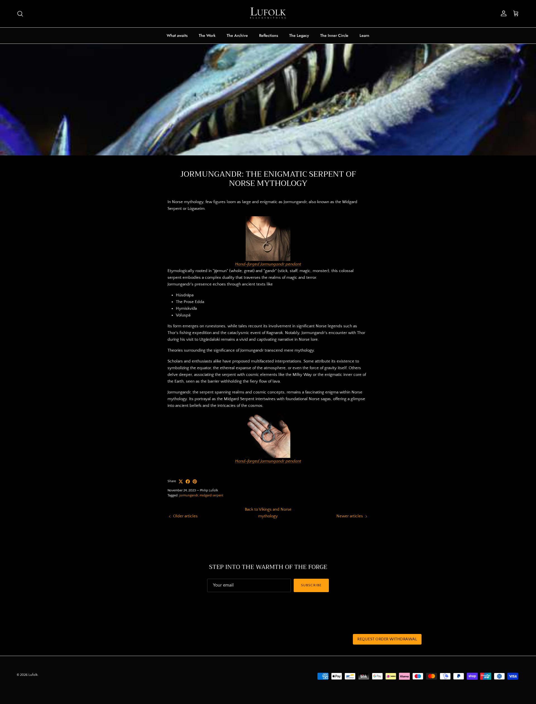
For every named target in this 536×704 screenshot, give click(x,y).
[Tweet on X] (181, 481)
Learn (364, 35)
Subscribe (311, 585)
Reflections (268, 35)
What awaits (177, 35)
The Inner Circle (334, 35)
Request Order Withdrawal (387, 639)
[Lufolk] (268, 14)
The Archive (237, 35)
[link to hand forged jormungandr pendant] (268, 435)
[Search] (20, 13)
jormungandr (188, 495)
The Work (207, 35)
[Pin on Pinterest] (195, 481)
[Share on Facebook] (188, 481)
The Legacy (299, 35)
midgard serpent (211, 495)
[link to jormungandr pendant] (268, 238)
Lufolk (33, 675)
